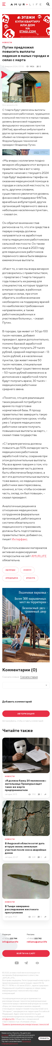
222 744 (9, 938)
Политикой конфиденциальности (16, 1042)
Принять (44, 1038)
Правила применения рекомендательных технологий (25, 1024)
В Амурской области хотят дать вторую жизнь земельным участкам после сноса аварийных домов (25, 848)
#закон (27, 570)
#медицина (12, 578)
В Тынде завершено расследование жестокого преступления (22, 909)
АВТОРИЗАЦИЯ (26, 714)
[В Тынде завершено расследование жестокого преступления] (45, 917)
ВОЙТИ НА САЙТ (26, 953)
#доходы (10, 570)
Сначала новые (10, 677)
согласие (5, 1035)
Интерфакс (19, 539)
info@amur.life (10, 941)
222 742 (34, 938)
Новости (7, 42)
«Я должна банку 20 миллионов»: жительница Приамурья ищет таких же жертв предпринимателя (25, 785)
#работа (30, 578)
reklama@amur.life (37, 941)
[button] (37, 963)
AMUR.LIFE (39, 556)
